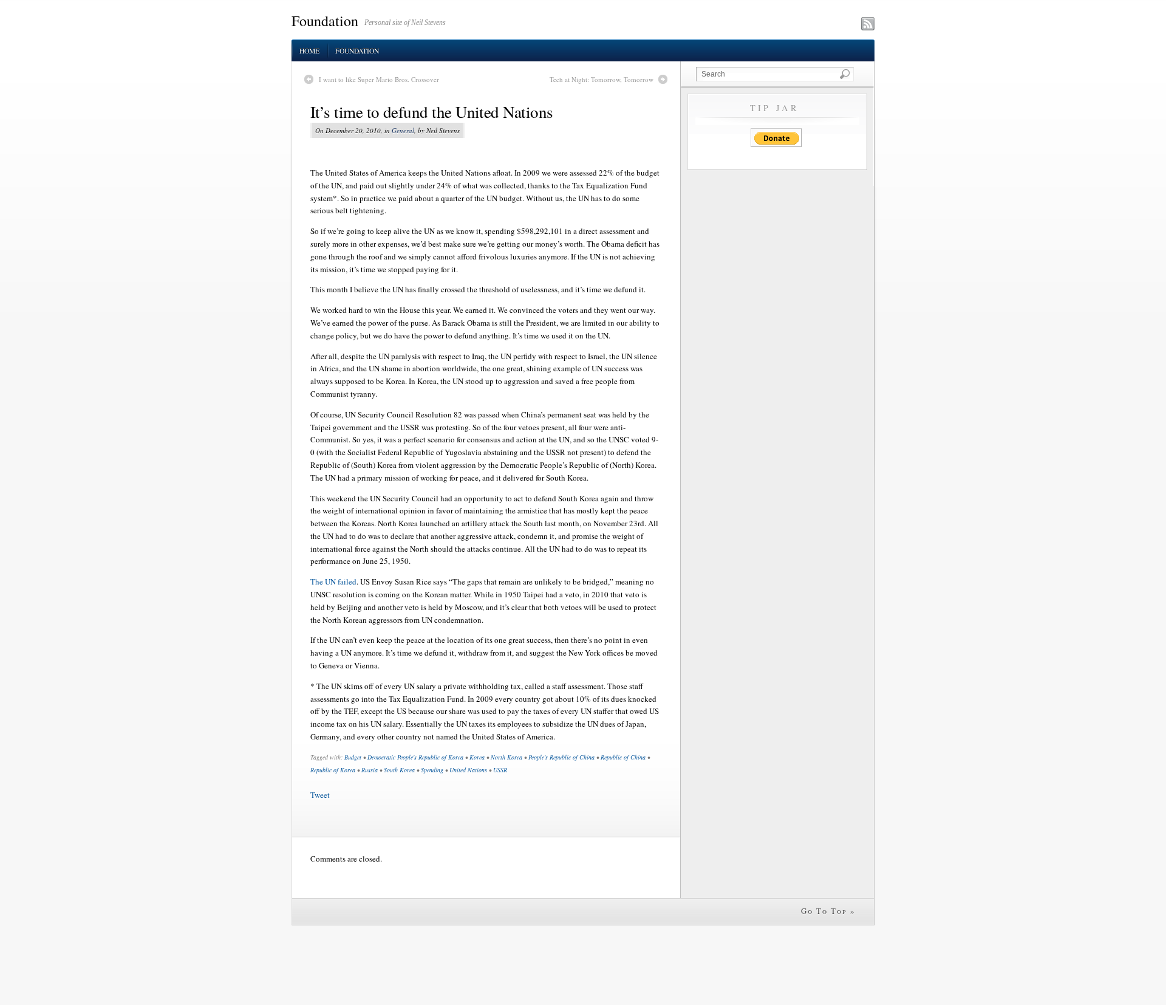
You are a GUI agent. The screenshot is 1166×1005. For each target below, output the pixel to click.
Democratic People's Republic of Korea (415, 757)
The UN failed (333, 581)
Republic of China (623, 757)
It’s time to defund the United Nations (431, 112)
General (403, 130)
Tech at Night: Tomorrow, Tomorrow (601, 79)
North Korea (506, 757)
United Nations (468, 770)
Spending (432, 770)
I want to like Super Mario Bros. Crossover (379, 79)
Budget (352, 757)
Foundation (325, 20)
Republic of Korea (332, 770)
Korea (477, 757)
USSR (500, 770)
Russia (369, 770)
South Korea (399, 770)
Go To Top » (828, 910)
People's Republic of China (561, 757)
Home (309, 50)
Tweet (320, 794)
